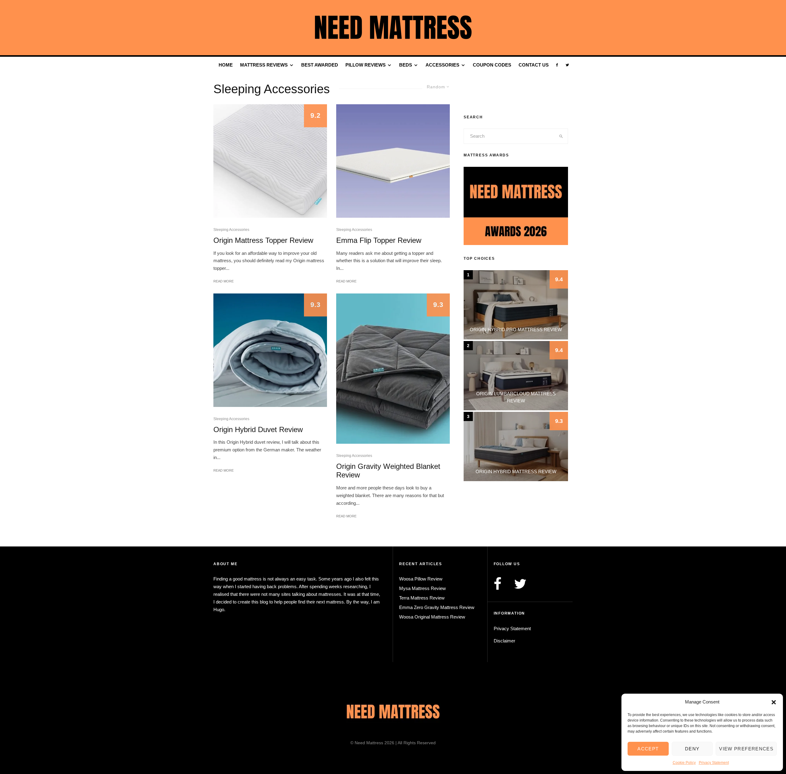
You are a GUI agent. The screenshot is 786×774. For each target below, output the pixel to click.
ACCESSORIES (442, 64)
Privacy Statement (714, 763)
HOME (226, 64)
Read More (223, 281)
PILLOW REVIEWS (365, 64)
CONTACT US (534, 64)
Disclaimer (504, 640)
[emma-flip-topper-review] (393, 161)
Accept (648, 748)
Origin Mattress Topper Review (263, 240)
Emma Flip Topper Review (378, 240)
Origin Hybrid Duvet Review (258, 429)
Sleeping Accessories (231, 230)
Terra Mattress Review (422, 597)
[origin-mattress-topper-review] (270, 161)
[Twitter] (567, 65)
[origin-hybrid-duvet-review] (270, 350)
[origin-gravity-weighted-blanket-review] (393, 368)
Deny (692, 748)
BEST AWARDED (319, 64)
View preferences (746, 748)
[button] (774, 702)
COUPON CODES (492, 64)
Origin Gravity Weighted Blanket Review (388, 470)
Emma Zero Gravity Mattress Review (436, 607)
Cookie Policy (684, 763)
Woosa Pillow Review (420, 578)
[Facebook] (557, 65)
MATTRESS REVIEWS (264, 64)
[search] (561, 136)
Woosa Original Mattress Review (432, 616)
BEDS (405, 64)
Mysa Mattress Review (422, 588)
